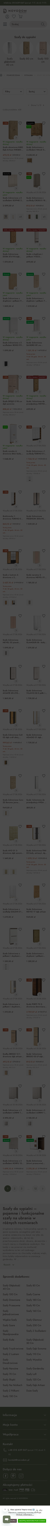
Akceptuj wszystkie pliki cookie (32, 1521)
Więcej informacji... (25, 1514)
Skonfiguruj (10, 1521)
